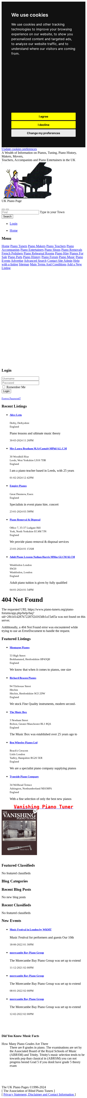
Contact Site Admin (59, 260)
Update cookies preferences (19, 149)
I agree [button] (43, 116)
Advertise (17, 260)
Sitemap (24, 264)
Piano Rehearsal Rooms (39, 253)
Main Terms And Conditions (48, 264)
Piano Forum (49, 257)
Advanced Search (35, 260)
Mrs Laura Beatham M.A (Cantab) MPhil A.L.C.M (38, 448)
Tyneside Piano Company (24, 776)
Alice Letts (16, 414)
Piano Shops (52, 249)
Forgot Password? (11, 398)
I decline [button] (43, 124)
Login (13, 223)
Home (14, 230)
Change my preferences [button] (43, 133)
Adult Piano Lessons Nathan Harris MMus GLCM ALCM (42, 556)
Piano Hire (62, 253)
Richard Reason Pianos (23, 677)
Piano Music (67, 257)
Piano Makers (37, 246)
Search (7, 216)
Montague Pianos (20, 647)
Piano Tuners (18, 246)
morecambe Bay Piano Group (27, 952)
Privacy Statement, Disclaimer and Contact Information (39, 1094)
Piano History (32, 257)
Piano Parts (15, 257)
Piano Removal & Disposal (25, 519)
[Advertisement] (43, 85)
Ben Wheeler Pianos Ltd (23, 742)
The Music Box (18, 712)
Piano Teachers (56, 246)
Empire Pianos (18, 485)
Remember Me (15, 387)
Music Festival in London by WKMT (31, 929)
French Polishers (12, 253)
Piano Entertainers (32, 249)
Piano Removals (71, 249)
